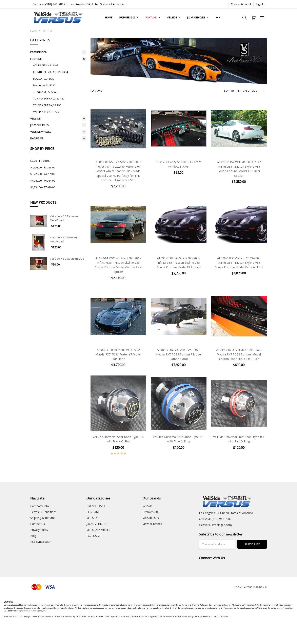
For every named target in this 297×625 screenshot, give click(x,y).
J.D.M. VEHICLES (196, 17)
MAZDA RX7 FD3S (43, 78)
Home (108, 17)
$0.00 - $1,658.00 (40, 161)
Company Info (39, 506)
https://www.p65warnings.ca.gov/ (31, 610)
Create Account (241, 4)
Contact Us (37, 524)
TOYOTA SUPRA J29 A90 (47, 105)
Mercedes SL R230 (44, 85)
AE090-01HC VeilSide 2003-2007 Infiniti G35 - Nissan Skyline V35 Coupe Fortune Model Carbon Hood (239, 262)
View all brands (152, 524)
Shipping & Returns (42, 518)
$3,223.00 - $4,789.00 (42, 174)
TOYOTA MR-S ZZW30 (46, 92)
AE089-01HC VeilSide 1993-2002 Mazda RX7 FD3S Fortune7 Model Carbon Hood (178, 354)
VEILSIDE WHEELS (40, 131)
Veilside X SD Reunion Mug (67, 258)
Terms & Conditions (43, 512)
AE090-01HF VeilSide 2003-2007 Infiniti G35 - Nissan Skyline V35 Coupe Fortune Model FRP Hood (179, 262)
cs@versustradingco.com (215, 525)
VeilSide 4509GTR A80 (46, 112)
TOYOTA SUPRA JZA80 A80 (48, 98)
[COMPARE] (139, 107)
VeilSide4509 (151, 518)
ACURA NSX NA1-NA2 (45, 65)
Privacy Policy (39, 530)
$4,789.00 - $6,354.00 (42, 180)
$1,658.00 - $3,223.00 (42, 167)
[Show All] (217, 18)
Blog (33, 536)
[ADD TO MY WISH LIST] (139, 114)
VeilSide (148, 506)
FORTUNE (151, 17)
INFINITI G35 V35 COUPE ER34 (50, 72)
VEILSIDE (172, 17)
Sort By (229, 90)
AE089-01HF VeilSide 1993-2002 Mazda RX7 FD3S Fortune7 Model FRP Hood (118, 354)
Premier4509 (151, 512)
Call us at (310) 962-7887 (49, 4)
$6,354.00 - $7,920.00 (42, 187)
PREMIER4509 (127, 17)
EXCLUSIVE (36, 138)
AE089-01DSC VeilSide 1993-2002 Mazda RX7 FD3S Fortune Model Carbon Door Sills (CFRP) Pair (238, 354)
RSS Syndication (40, 542)
